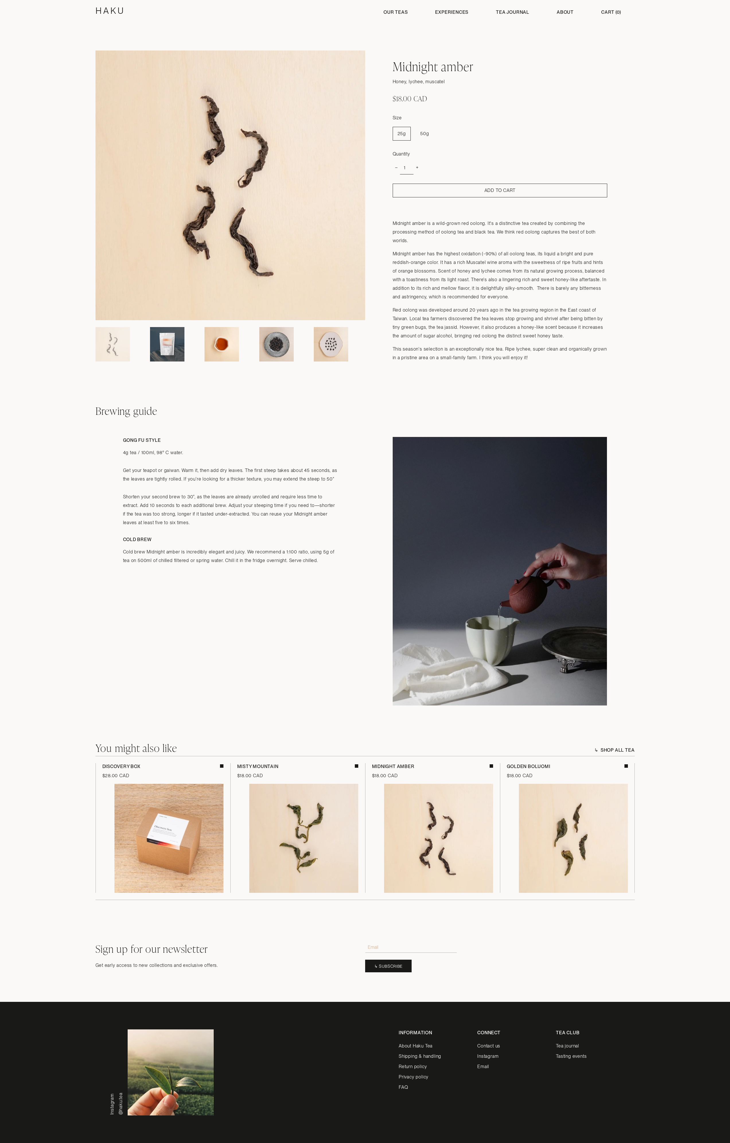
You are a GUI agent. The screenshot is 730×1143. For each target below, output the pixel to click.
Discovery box (121, 766)
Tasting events (571, 1056)
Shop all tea (618, 750)
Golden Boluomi (528, 766)
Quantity (401, 154)
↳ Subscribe (388, 966)
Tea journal (567, 1046)
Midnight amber (393, 766)
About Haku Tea (416, 1046)
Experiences (451, 12)
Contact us (488, 1046)
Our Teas (396, 12)
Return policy (413, 1066)
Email (483, 1066)
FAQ (403, 1087)
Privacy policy (414, 1077)
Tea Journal (512, 12)
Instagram (488, 1056)
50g (424, 133)
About (565, 12)
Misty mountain (258, 766)
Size (397, 117)
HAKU (110, 10)
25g (402, 133)
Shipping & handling (420, 1056)
